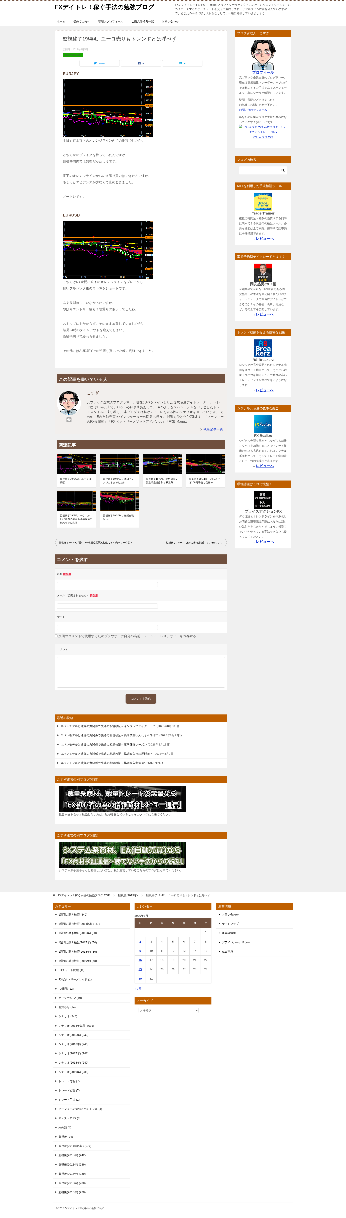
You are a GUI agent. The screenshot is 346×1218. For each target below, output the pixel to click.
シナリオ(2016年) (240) (73, 1044)
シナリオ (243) (67, 1016)
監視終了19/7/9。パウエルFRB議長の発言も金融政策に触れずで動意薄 (76, 519)
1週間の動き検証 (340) (72, 914)
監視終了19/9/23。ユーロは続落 (75, 481)
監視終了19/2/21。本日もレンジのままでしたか (118, 481)
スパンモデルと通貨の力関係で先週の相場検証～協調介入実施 (100, 763)
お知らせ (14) (67, 1007)
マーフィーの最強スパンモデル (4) (80, 1108)
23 (140, 969)
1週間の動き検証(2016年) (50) (77, 933)
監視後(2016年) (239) (72, 1164)
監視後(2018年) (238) (72, 1183)
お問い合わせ (170, 21)
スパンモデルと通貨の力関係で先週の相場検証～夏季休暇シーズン (103, 744)
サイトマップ (230, 923)
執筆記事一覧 (213, 429)
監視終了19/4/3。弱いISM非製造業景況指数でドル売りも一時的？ (96, 542)
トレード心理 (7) (69, 1090)
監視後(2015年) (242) (72, 1155)
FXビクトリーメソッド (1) (75, 979)
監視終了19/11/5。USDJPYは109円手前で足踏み (204, 481)
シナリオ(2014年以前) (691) (76, 1025)
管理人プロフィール (110, 21)
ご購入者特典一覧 (142, 21)
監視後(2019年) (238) (72, 1192)
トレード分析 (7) (69, 1081)
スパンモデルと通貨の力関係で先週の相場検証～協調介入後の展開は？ (106, 753)
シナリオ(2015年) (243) (73, 1035)
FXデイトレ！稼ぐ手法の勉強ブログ (104, 7)
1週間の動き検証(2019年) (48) (77, 960)
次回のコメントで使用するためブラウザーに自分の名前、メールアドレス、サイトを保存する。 (128, 636)
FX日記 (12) (66, 988)
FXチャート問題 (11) (71, 970)
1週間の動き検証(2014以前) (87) (79, 923)
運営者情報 (229, 933)
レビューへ (265, 239)
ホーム (61, 21)
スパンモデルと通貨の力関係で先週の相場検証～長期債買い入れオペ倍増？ (109, 735)
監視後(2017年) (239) (72, 1173)
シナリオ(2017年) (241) (73, 1053)
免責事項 (227, 951)
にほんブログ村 (263, 137)
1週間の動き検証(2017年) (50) (77, 942)
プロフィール (263, 73)
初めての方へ (81, 21)
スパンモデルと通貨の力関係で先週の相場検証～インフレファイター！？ (108, 726)
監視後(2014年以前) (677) (74, 1145)
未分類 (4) (64, 1127)
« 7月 (138, 988)
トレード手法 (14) (69, 1099)
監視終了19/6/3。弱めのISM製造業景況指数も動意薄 (161, 481)
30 (140, 978)
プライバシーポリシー (236, 942)
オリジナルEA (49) (70, 997)
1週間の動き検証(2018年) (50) (77, 951)
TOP (83, 895)
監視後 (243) (66, 1136)
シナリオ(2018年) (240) (73, 1062)
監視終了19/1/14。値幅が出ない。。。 (118, 517)
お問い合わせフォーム (253, 109)
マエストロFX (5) (69, 1118)
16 (140, 960)
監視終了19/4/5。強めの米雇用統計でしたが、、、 (194, 542)
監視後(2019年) (73, 54)
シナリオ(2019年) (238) (73, 1072)
